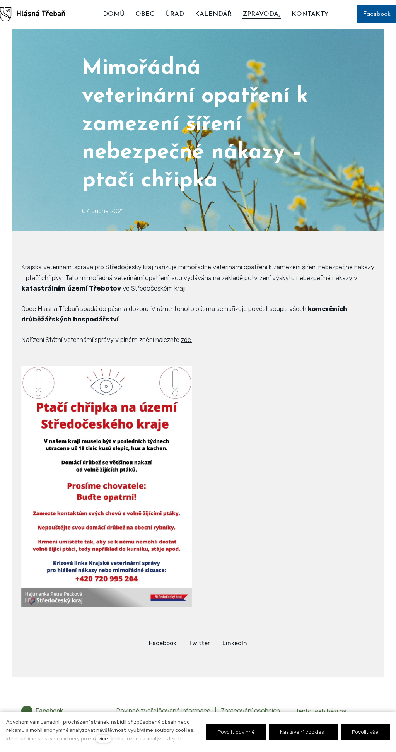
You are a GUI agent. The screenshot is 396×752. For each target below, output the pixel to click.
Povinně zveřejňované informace (163, 710)
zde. (186, 340)
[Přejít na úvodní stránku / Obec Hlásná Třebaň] (32, 14)
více (103, 739)
